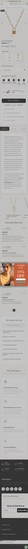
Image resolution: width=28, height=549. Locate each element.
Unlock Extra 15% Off (21, 281)
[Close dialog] (26, 264)
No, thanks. (20, 284)
